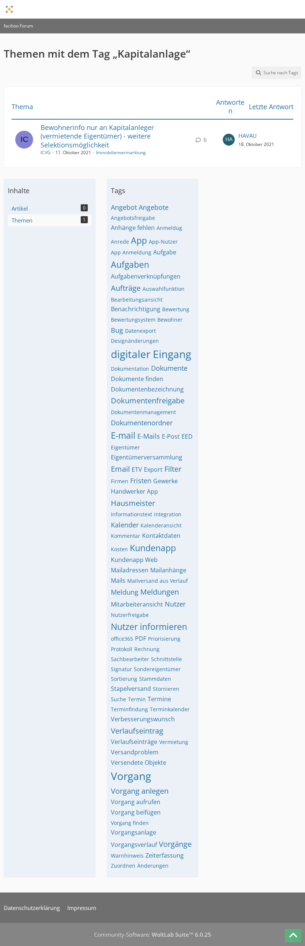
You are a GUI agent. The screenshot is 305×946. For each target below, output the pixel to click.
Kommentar (125, 535)
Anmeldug (169, 227)
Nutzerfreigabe (130, 614)
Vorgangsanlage (133, 832)
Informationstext (131, 514)
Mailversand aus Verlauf (157, 580)
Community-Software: (152, 934)
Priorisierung (164, 638)
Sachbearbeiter (130, 659)
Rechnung (147, 649)
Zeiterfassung (164, 855)
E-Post (171, 436)
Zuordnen (123, 865)
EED (187, 436)
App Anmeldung (131, 252)
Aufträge (126, 288)
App (139, 240)
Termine (159, 699)
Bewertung (175, 309)
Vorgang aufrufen (135, 802)
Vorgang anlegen (139, 791)
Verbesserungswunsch (143, 719)
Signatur (121, 669)
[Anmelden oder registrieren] (276, 9)
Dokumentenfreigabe (147, 401)
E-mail (123, 435)
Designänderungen (135, 340)
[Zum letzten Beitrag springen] (229, 140)
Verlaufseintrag (137, 731)
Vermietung (173, 741)
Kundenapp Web (134, 560)
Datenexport (140, 330)
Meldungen (159, 592)
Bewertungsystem (133, 319)
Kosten (119, 549)
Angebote (153, 207)
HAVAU (247, 135)
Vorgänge (175, 844)
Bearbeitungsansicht (137, 299)
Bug (117, 330)
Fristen (140, 480)
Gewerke (165, 481)
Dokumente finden (137, 379)
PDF (140, 638)
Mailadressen (129, 570)
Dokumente (169, 368)
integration (168, 514)
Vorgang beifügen (136, 812)
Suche (118, 699)
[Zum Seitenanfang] (293, 935)
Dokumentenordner (142, 422)
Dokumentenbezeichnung (147, 389)
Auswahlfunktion (163, 288)
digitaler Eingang (151, 354)
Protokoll (121, 649)
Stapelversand (131, 689)
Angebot (124, 207)
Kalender (125, 524)
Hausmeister (133, 503)
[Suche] (258, 9)
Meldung (124, 592)
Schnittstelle (166, 659)
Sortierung (124, 678)
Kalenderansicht (161, 525)
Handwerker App (134, 491)
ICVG (46, 152)
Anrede (120, 241)
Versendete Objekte (138, 762)
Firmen (119, 481)
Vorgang (131, 776)
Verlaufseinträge (134, 742)
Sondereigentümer (157, 669)
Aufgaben (130, 264)
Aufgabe (164, 252)
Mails (118, 580)
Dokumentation (130, 368)
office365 (122, 638)
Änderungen (152, 865)
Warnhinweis (127, 855)
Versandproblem (134, 752)
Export (153, 469)
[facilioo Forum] (9, 9)
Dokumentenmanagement (143, 412)
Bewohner (170, 319)
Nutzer (175, 603)
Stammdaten (155, 678)
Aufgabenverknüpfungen (145, 276)
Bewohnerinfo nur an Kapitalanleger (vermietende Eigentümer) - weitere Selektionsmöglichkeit (97, 136)
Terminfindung (129, 709)
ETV (137, 469)
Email (120, 469)
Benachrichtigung (135, 309)
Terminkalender (170, 709)
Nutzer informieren (149, 627)
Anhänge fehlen (133, 228)
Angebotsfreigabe (133, 217)
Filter (173, 469)
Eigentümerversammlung (146, 457)
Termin (137, 699)
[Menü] (295, 9)
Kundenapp (153, 548)
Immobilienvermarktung (121, 152)
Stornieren (166, 688)
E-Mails (148, 436)
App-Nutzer (163, 241)
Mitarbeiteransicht (137, 604)
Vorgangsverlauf (134, 845)
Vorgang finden (130, 822)
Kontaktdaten (161, 535)
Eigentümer (125, 447)
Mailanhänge (168, 570)
